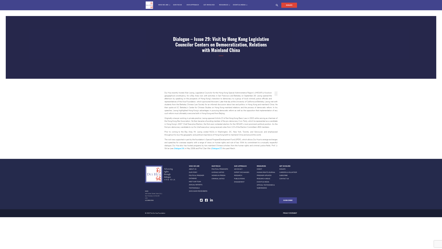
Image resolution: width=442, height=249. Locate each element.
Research (238, 175)
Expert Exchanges (241, 172)
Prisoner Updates (264, 175)
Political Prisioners (220, 169)
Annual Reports (195, 185)
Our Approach (193, 5)
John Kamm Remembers (198, 191)
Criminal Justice (218, 178)
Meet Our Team (195, 181)
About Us (192, 169)
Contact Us (284, 178)
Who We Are (163, 5)
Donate (289, 5)
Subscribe (283, 175)
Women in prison (218, 175)
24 (183, 148)
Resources (223, 5)
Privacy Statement (290, 213)
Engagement (239, 182)
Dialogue (178, 148)
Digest (259, 169)
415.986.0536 (149, 200)
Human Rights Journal (266, 172)
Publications (239, 178)
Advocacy (238, 169)
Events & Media (239, 5)
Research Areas (263, 178)
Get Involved (209, 5)
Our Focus (177, 5)
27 (220, 148)
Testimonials (194, 188)
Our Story (193, 172)
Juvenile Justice (218, 172)
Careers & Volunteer (288, 172)
